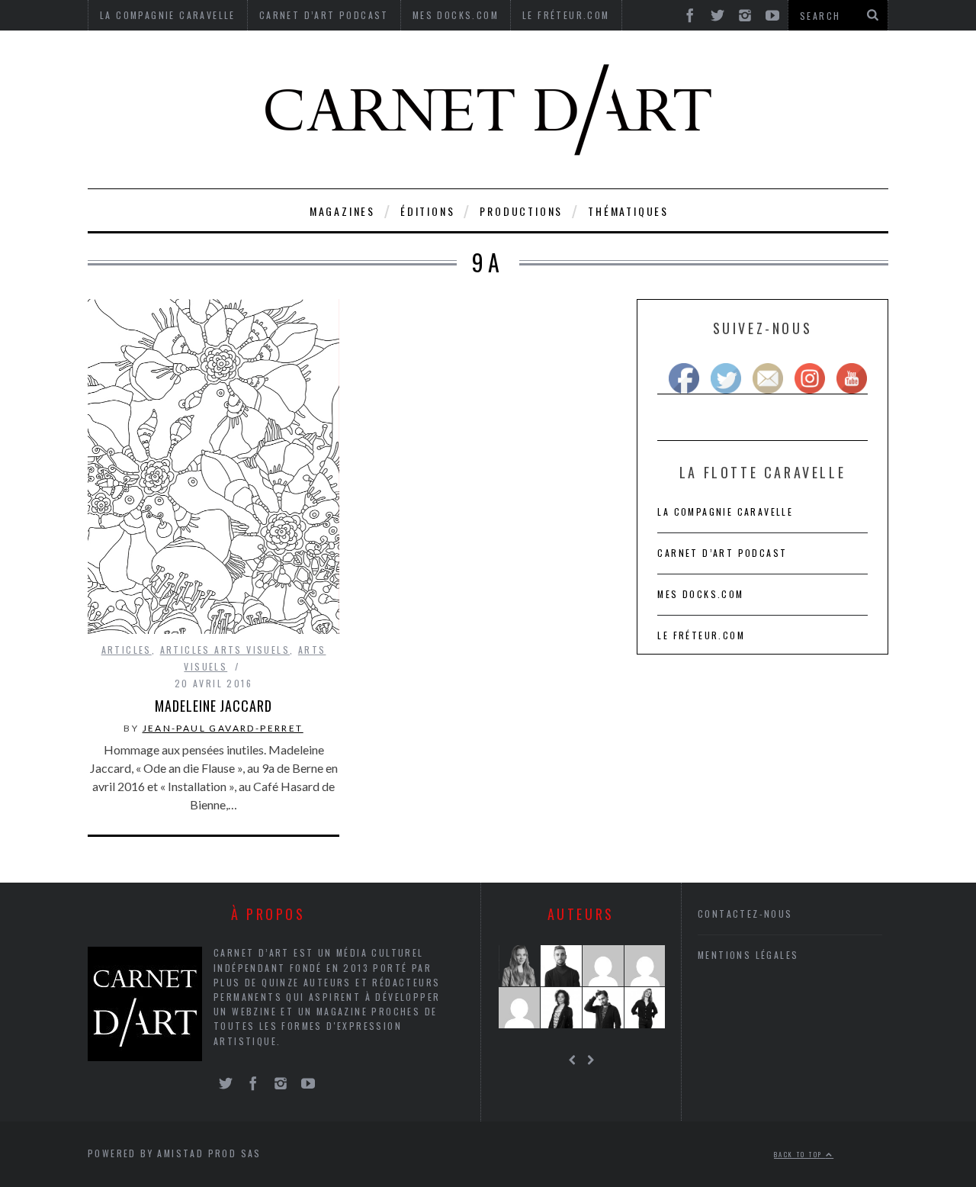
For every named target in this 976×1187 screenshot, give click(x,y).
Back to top (800, 1154)
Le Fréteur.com (701, 635)
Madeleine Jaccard (213, 706)
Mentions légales (748, 954)
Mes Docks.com (700, 593)
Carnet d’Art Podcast (722, 552)
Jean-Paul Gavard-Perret (223, 728)
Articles (126, 649)
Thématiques (628, 211)
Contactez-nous (745, 913)
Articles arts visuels (225, 649)
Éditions (427, 211)
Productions (521, 211)
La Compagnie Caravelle (725, 511)
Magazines (342, 211)
